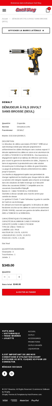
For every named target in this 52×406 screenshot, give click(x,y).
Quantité (6, 123)
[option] (26, 61)
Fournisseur (7, 130)
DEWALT (7, 102)
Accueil (5, 19)
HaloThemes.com (35, 395)
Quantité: (6, 272)
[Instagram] (11, 373)
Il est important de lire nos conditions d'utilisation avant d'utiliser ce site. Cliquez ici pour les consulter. (24, 358)
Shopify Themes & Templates (13, 395)
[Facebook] (4, 373)
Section (5, 127)
